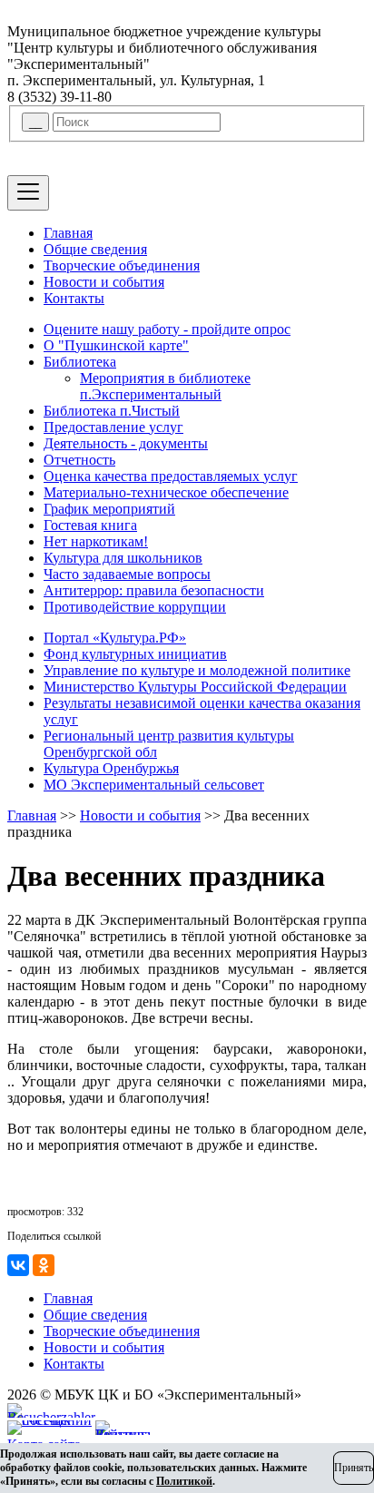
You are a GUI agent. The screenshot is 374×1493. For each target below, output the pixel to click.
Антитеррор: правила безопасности (154, 590)
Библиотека (80, 361)
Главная (68, 233)
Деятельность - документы (126, 443)
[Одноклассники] (43, 1265)
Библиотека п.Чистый (112, 410)
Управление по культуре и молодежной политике (197, 670)
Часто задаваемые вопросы (127, 574)
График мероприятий (109, 508)
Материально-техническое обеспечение (166, 492)
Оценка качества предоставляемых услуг (171, 476)
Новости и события (104, 282)
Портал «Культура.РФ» (115, 637)
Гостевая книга (90, 525)
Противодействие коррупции (135, 606)
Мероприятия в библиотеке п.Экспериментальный (165, 386)
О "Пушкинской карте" (116, 345)
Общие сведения (95, 249)
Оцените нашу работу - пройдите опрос (167, 329)
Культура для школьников (123, 557)
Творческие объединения (122, 265)
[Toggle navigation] (28, 193)
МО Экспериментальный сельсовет (154, 784)
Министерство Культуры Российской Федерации (195, 686)
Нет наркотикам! (96, 541)
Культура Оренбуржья (111, 768)
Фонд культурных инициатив (135, 654)
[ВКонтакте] (18, 1265)
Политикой (184, 1481)
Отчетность (79, 459)
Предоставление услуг (113, 427)
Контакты (74, 298)
